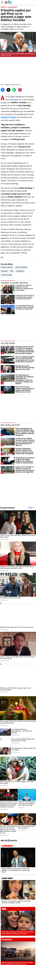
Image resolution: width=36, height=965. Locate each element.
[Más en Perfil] (12, 840)
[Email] (20, 90)
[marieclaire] (18, 878)
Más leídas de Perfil (10, 425)
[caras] (18, 909)
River (16, 100)
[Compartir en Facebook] (3, 90)
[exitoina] (18, 846)
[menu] (2, 2)
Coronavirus (20, 271)
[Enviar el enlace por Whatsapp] (14, 90)
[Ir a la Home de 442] (8, 3)
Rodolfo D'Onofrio (7, 267)
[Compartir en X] (8, 90)
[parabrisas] (18, 940)
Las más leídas (8, 343)
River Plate (4, 271)
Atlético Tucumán (6, 275)
